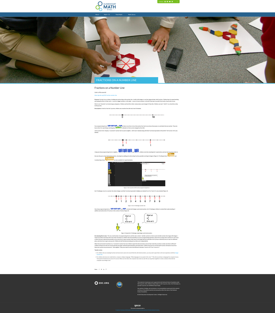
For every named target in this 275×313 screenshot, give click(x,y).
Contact (161, 1)
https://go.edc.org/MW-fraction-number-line (106, 95)
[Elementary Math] (105, 6)
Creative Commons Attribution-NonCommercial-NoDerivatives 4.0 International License (137, 310)
